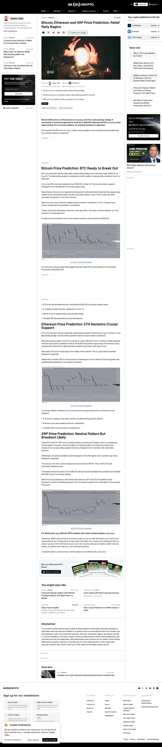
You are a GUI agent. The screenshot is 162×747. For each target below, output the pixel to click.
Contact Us (91, 704)
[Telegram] (53, 32)
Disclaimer (141, 739)
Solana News (128, 725)
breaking (80, 120)
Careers (89, 712)
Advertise (90, 701)
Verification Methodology (146, 702)
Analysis (44, 18)
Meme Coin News (129, 729)
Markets (51, 18)
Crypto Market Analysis (128, 709)
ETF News (126, 733)
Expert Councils (110, 712)
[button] (17, 705)
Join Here (29, 108)
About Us (90, 708)
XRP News (127, 701)
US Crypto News (129, 718)
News (107, 701)
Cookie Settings (152, 739)
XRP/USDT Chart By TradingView (81, 528)
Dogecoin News (129, 722)
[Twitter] (48, 32)
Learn (107, 704)
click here (110, 533)
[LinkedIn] (58, 32)
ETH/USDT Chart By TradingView (81, 406)
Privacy (132, 739)
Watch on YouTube (134, 172)
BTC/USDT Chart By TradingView (81, 262)
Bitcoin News (128, 704)
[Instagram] (63, 32)
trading (111, 122)
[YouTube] (43, 32)
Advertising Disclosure (150, 707)
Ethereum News (129, 714)
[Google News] (157, 688)
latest (58, 533)
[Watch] (143, 153)
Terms (126, 739)
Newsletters (109, 716)
